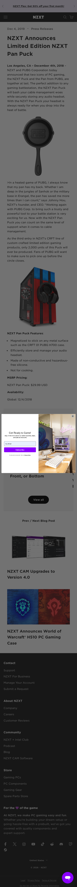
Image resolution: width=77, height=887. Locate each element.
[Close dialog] (73, 416)
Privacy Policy (28, 455)
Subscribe (20, 450)
